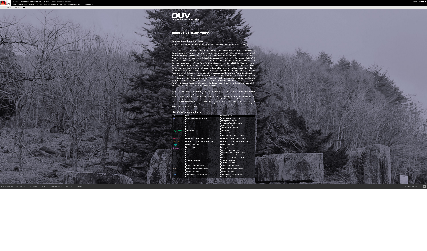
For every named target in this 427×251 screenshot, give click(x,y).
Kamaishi (176, 141)
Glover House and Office (230, 165)
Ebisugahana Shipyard (229, 121)
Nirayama (177, 138)
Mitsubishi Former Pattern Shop (232, 155)
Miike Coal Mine (227, 168)
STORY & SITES (18, 4)
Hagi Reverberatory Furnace (231, 118)
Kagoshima (177, 131)
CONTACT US (416, 186)
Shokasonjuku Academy (229, 127)
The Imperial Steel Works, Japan (232, 174)
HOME (8, 7)
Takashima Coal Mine (228, 160)
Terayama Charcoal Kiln (229, 133)
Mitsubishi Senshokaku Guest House (234, 157)
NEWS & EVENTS (29, 4)
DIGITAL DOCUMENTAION (72, 4)
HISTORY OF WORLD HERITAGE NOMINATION (35, 2)
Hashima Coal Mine (228, 162)
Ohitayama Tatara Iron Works (231, 123)
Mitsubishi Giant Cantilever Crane (233, 152)
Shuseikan (225, 130)
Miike (175, 169)
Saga (175, 145)
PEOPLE (47, 4)
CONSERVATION (56, 4)
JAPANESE (414, 1)
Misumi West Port (227, 171)
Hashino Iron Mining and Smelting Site (234, 141)
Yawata (176, 175)
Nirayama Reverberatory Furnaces (233, 138)
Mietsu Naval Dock (227, 145)
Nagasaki (176, 148)
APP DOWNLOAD (87, 4)
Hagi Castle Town (227, 125)
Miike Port (239, 168)
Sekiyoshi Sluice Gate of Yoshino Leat (234, 135)
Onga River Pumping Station (231, 177)
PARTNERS (407, 186)
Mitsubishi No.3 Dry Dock (230, 150)
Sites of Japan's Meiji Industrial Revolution (5, 3)
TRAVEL (39, 4)
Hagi (174, 118)
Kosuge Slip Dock (227, 148)
